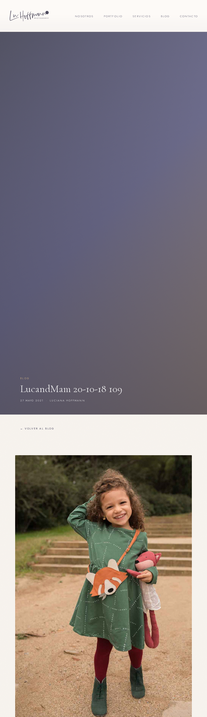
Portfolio (113, 16)
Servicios (142, 16)
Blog (165, 16)
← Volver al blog (37, 428)
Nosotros (84, 16)
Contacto (189, 16)
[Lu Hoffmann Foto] (29, 16)
